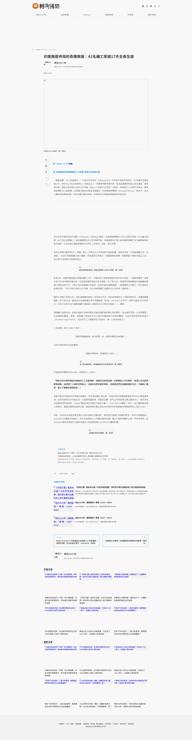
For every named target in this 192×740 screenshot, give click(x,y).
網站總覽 (131, 724)
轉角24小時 (60, 62)
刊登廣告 (61, 724)
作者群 (131, 14)
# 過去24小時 (59, 481)
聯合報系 (108, 724)
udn (33, 49)
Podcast (87, 14)
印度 (72, 474)
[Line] (46, 171)
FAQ (67, 724)
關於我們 (152, 14)
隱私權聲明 (99, 724)
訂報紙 (116, 724)
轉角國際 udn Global (42, 49)
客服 (71, 724)
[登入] (155, 6)
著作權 (92, 724)
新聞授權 (78, 724)
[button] (143, 6)
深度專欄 (65, 14)
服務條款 (86, 724)
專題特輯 (109, 14)
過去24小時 (41, 14)
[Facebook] (46, 165)
